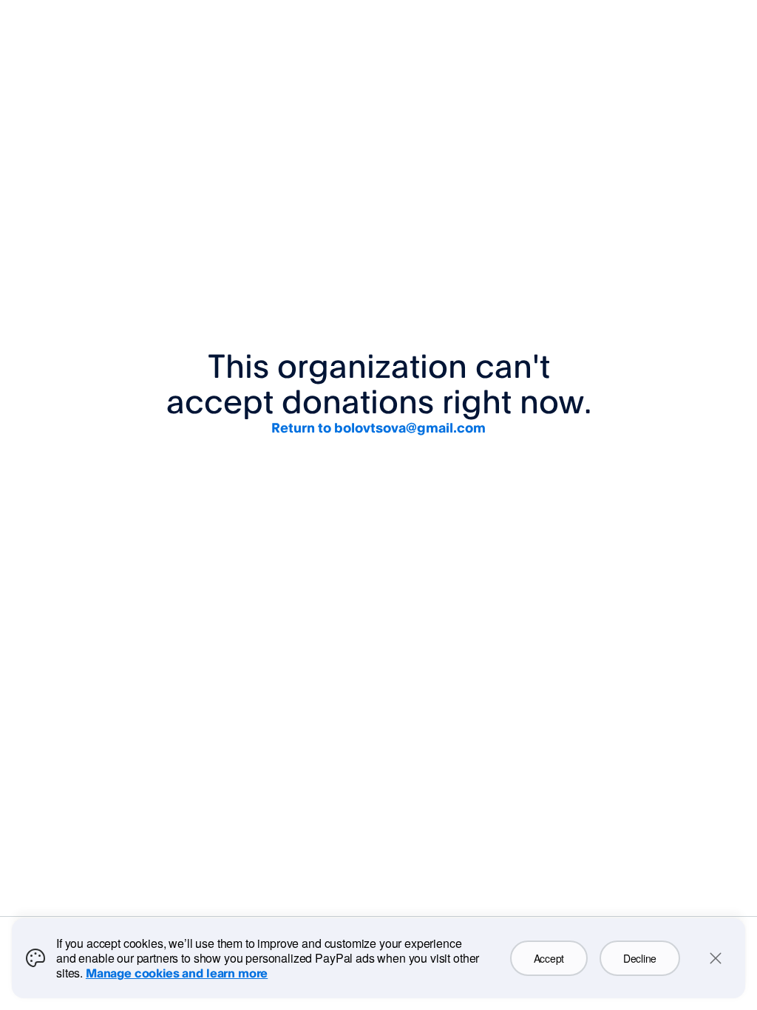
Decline (639, 958)
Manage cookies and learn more (177, 973)
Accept (549, 958)
